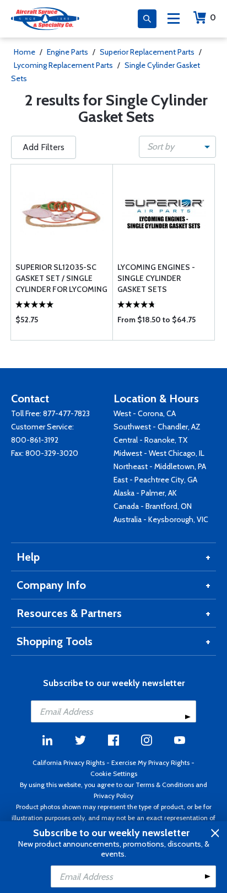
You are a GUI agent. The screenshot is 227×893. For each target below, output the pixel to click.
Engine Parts (67, 52)
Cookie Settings (113, 773)
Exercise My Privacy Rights (150, 762)
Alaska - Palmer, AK (145, 493)
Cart (213, 17)
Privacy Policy (113, 795)
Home (24, 52)
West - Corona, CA (145, 413)
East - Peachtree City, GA (155, 480)
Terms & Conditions (165, 784)
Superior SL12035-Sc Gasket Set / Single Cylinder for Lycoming (61, 278)
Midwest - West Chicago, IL (159, 453)
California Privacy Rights (69, 762)
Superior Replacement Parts (147, 52)
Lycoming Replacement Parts (63, 65)
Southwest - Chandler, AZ (157, 427)
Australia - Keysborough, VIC (161, 519)
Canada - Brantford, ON (153, 506)
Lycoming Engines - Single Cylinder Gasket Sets (156, 278)
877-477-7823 (66, 413)
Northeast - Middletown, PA (160, 466)
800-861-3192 (34, 440)
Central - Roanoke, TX (150, 440)
